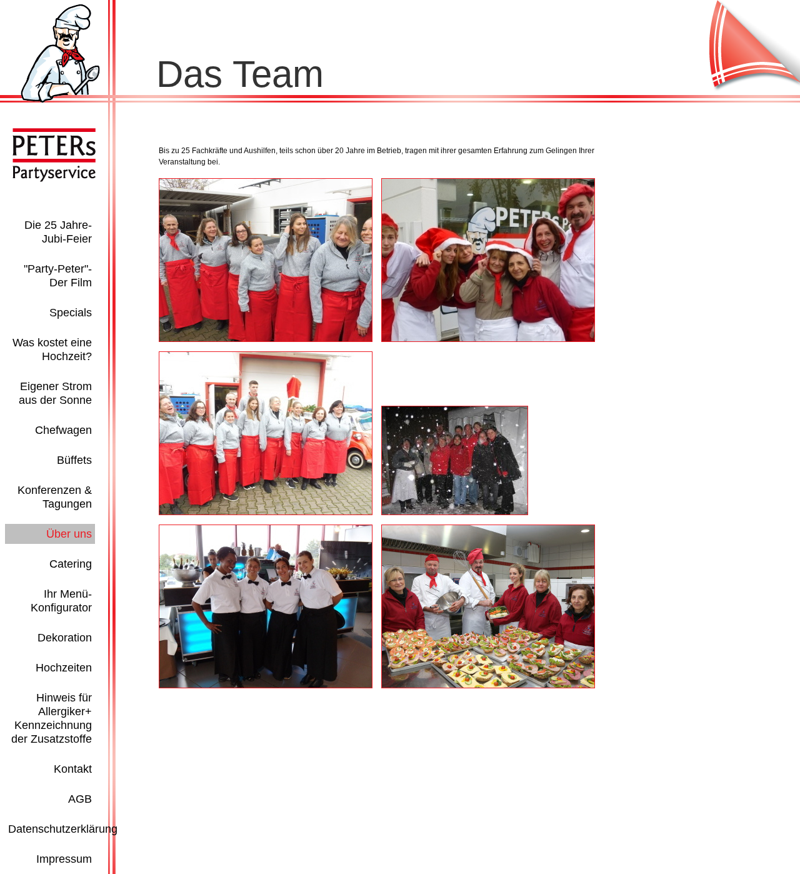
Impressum (64, 859)
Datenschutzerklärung (63, 829)
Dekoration (65, 637)
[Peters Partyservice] (60, 100)
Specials (70, 312)
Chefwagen (63, 430)
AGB (80, 799)
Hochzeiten (64, 667)
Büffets (74, 460)
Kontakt (73, 769)
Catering (70, 564)
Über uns (69, 534)
